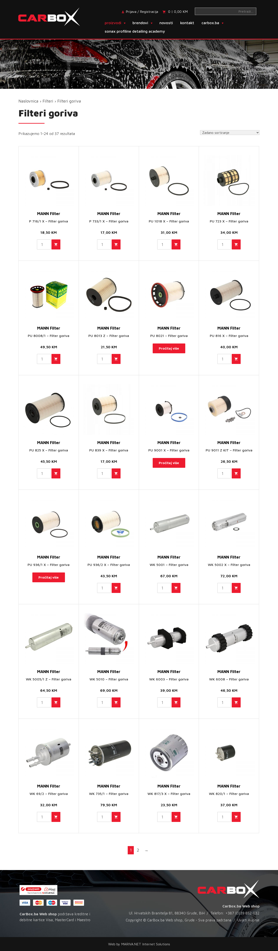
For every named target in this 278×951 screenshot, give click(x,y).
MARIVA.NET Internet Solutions (145, 944)
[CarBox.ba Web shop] (53, 16)
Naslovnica (28, 101)
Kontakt (187, 22)
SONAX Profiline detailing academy (135, 31)
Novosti (166, 22)
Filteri (48, 101)
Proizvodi (113, 22)
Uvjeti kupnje (248, 920)
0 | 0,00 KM (178, 11)
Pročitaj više (169, 348)
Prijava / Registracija (142, 11)
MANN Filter (48, 213)
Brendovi (140, 22)
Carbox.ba (210, 22)
